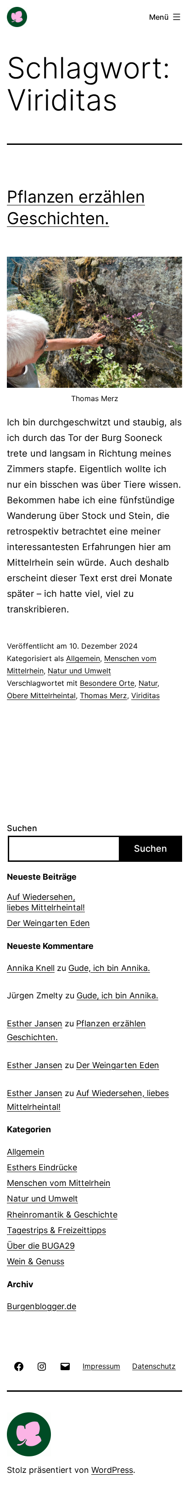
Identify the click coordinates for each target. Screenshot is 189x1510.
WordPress (112, 1470)
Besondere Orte (107, 683)
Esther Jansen (34, 1023)
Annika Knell (31, 968)
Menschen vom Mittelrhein (59, 1183)
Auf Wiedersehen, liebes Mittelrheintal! (46, 902)
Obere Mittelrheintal (41, 695)
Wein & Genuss (35, 1261)
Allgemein (83, 658)
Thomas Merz (103, 695)
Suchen (22, 828)
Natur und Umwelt (79, 670)
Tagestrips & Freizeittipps (56, 1230)
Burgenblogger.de (41, 1306)
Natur (148, 683)
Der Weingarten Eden (48, 923)
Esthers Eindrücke (42, 1167)
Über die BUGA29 (41, 1246)
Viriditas (145, 695)
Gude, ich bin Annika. (109, 968)
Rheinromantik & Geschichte (62, 1214)
